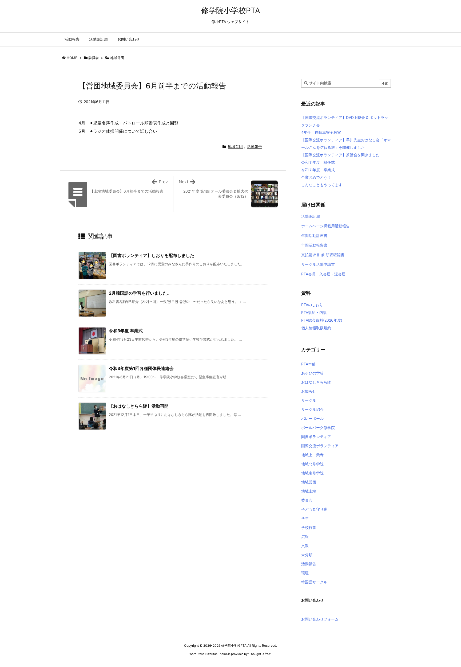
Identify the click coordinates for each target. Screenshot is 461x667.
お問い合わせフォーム (320, 619)
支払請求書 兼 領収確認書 (322, 254)
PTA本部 (308, 364)
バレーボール (312, 418)
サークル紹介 (312, 409)
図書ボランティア (316, 436)
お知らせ (308, 391)
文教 (305, 545)
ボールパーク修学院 (318, 427)
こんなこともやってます (321, 184)
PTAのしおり (312, 304)
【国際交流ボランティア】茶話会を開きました (340, 155)
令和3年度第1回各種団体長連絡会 (141, 368)
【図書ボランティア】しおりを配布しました (151, 255)
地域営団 (117, 58)
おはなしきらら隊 (316, 382)
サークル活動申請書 (318, 264)
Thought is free (259, 654)
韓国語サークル (314, 582)
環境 (305, 573)
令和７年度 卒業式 (318, 169)
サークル (308, 400)
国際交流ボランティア (320, 445)
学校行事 (308, 527)
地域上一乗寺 (312, 455)
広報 (305, 536)
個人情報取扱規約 (316, 328)
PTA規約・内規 (314, 312)
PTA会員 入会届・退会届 (323, 274)
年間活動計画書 (314, 235)
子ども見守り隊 (314, 509)
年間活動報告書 (314, 245)
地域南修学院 (312, 473)
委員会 (93, 58)
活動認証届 (310, 216)
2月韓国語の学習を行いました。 (140, 293)
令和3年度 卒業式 (126, 330)
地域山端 (308, 491)
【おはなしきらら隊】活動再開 (139, 406)
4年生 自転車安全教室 (321, 132)
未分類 (306, 554)
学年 (305, 518)
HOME (72, 58)
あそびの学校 (312, 373)
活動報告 (254, 146)
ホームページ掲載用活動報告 (325, 226)
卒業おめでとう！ (316, 177)
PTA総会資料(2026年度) (321, 320)
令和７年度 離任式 (318, 162)
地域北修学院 (312, 464)
